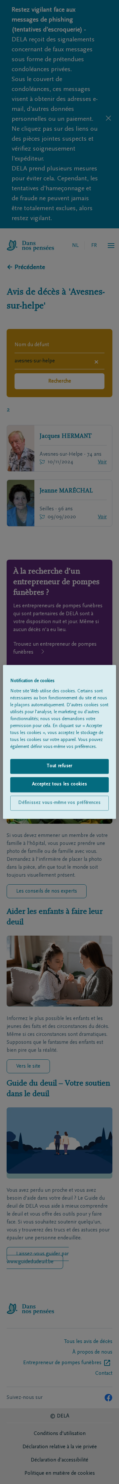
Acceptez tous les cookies (59, 784)
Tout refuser (59, 766)
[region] (59, 742)
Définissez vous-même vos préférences (59, 803)
